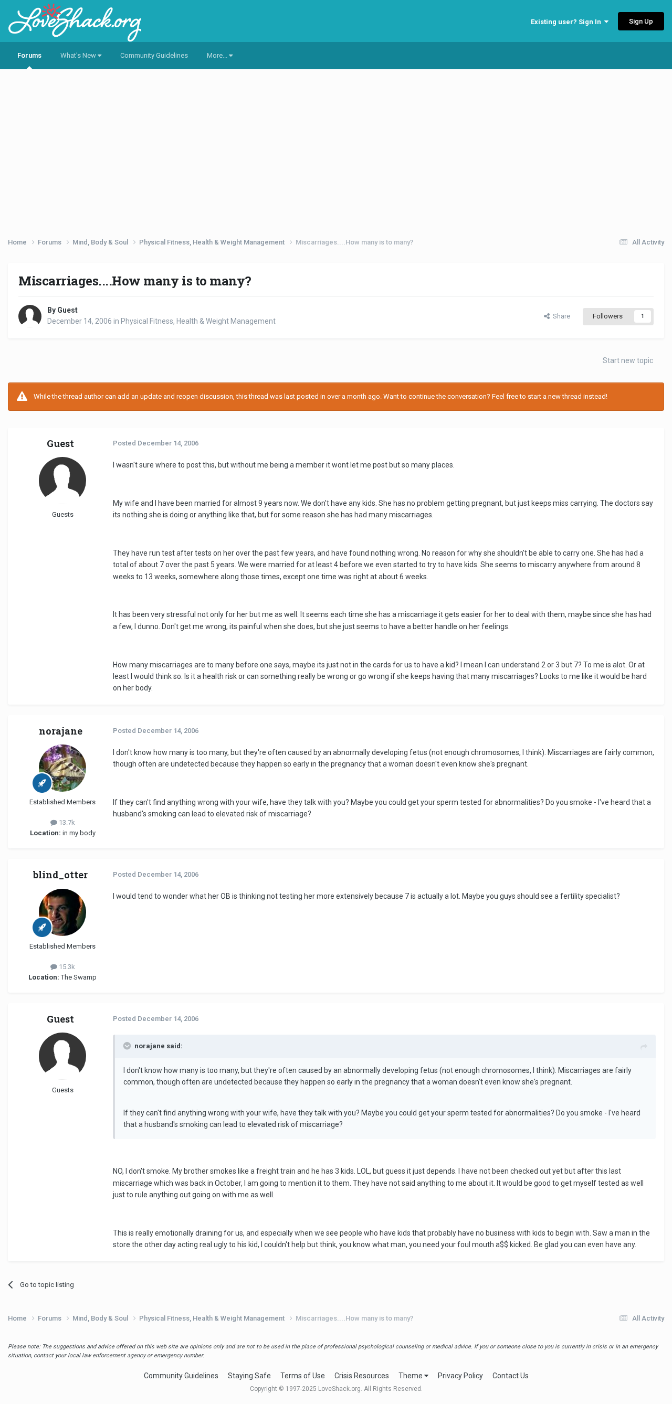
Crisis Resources (361, 1375)
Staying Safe (249, 1375)
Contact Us (510, 1375)
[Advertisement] (336, 149)
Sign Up (641, 21)
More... (218, 55)
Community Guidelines (154, 55)
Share (560, 316)
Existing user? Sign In (567, 22)
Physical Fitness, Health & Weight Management (198, 321)
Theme (411, 1375)
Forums (29, 55)
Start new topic (628, 360)
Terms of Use (302, 1375)
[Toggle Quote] (128, 1045)
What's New (79, 55)
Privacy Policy (460, 1375)
